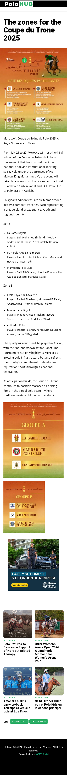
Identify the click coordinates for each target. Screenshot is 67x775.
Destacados (38, 721)
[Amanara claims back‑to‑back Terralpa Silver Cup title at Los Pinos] (17, 681)
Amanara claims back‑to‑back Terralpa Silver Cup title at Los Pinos (16, 706)
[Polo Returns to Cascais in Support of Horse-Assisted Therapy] (17, 624)
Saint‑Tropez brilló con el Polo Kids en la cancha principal (48, 704)
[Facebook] (25, 601)
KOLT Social (42, 754)
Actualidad (10, 641)
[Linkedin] (41, 601)
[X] (33, 601)
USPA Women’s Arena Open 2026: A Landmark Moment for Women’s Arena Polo (47, 652)
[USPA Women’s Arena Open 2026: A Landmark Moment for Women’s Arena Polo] (49, 624)
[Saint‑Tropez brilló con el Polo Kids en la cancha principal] (49, 681)
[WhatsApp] (17, 601)
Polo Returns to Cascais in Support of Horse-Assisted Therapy (16, 649)
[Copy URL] (49, 601)
